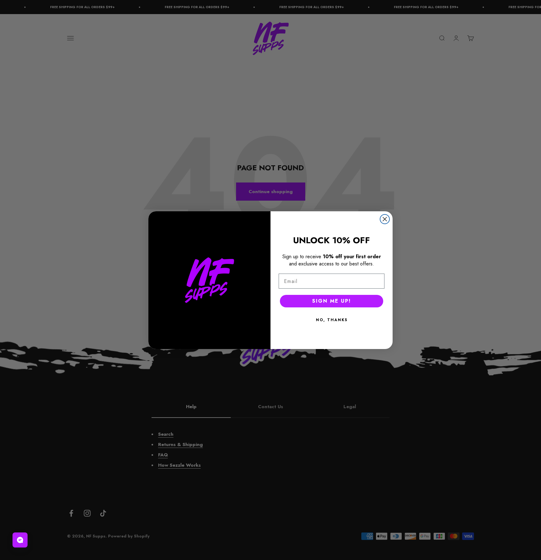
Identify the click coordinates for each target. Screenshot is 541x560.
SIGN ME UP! (331, 301)
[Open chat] (20, 539)
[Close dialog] (384, 219)
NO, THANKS (332, 320)
